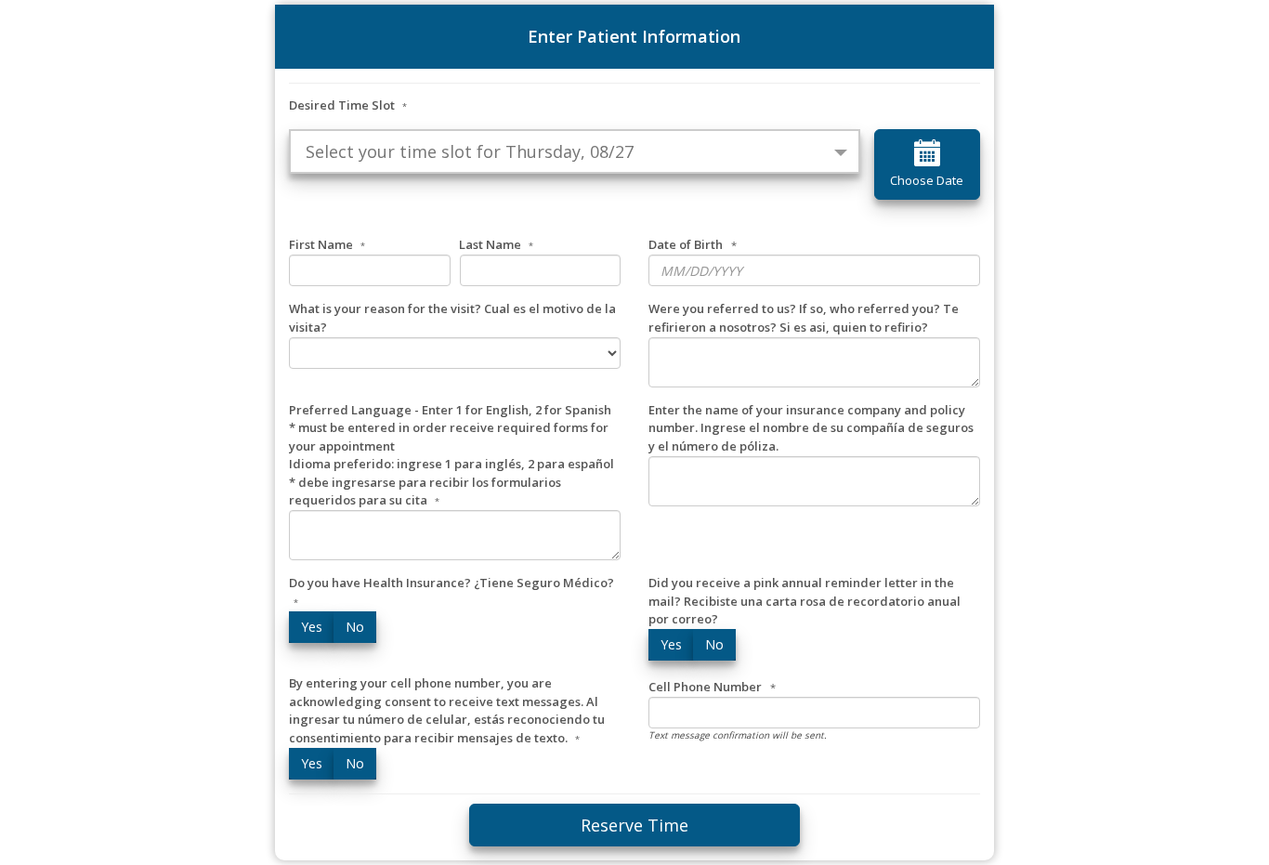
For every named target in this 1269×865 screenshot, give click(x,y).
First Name (327, 244)
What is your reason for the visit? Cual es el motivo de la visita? (452, 317)
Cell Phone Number (705, 686)
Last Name (496, 244)
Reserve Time (634, 825)
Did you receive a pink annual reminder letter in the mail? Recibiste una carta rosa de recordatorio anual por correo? (804, 600)
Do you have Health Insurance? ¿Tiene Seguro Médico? (451, 591)
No (355, 627)
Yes (311, 627)
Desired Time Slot (348, 105)
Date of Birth (685, 244)
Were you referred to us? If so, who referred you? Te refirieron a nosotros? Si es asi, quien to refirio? (803, 317)
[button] (574, 151)
